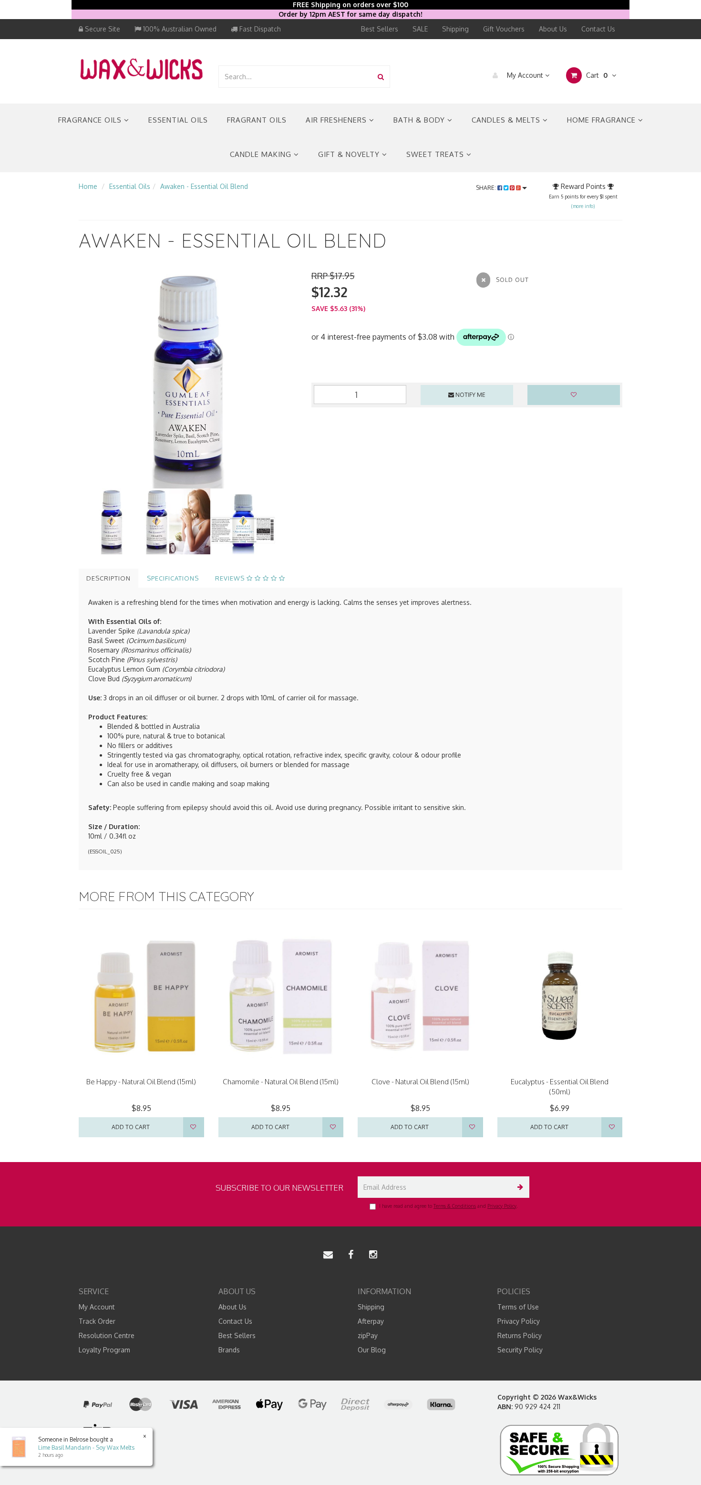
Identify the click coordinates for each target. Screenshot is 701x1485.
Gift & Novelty (350, 154)
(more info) (583, 206)
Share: (486, 187)
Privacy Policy (501, 1206)
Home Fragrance (602, 120)
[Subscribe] (518, 1187)
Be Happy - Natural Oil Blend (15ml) (141, 1081)
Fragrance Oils (91, 120)
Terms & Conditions (454, 1206)
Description (108, 578)
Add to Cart (131, 1127)
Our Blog (372, 1350)
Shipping (455, 29)
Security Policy (520, 1350)
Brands (229, 1350)
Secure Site (101, 29)
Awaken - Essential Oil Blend (204, 186)
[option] (188, 379)
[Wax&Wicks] (141, 68)
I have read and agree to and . (448, 1206)
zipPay (368, 1335)
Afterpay (371, 1321)
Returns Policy (519, 1335)
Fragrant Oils (257, 120)
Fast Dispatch (259, 29)
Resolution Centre (106, 1335)
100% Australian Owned (178, 29)
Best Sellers (379, 29)
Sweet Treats (436, 154)
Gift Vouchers (504, 29)
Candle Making (262, 154)
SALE (420, 29)
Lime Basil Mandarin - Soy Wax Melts (86, 1447)
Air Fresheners (337, 120)
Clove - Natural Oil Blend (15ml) (420, 1081)
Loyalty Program (104, 1350)
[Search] (381, 76)
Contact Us (598, 29)
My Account (525, 75)
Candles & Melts (507, 120)
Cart (596, 75)
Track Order (97, 1321)
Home (88, 186)
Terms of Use (518, 1307)
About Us (553, 29)
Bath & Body (420, 120)
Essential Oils (178, 120)
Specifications (173, 578)
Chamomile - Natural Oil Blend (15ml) (281, 1081)
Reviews (231, 578)
